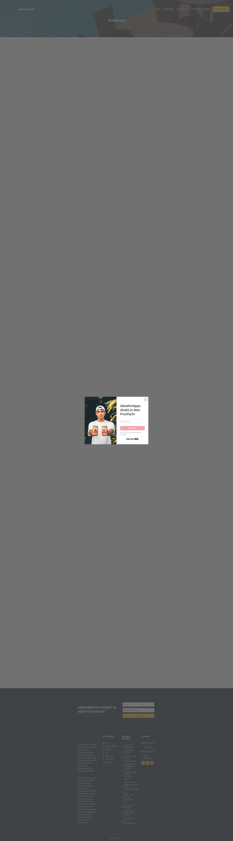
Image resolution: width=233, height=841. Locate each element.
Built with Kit (132, 439)
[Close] (146, 399)
